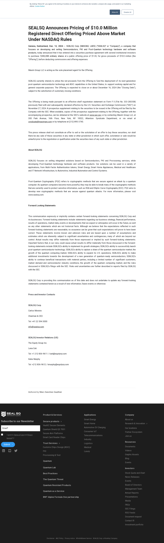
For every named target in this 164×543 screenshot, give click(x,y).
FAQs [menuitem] (127, 505)
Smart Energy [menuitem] (90, 419)
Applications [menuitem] (90, 415)
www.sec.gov (95, 115)
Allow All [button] (115, 12)
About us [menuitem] (129, 419)
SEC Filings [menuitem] (130, 508)
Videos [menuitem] (128, 450)
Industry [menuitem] (87, 439)
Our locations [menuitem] (131, 428)
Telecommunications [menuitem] (93, 435)
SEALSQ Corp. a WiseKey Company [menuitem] (105, 538)
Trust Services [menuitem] (50, 443)
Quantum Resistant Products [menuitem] (57, 485)
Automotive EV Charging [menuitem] (94, 427)
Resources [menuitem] (130, 442)
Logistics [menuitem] (88, 443)
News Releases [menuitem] (132, 477)
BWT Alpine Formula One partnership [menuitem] (61, 497)
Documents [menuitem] (130, 446)
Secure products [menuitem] (51, 421)
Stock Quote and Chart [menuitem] (135, 473)
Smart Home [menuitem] (89, 423)
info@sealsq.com (36, 327)
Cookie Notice (40, 6)
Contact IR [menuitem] (129, 520)
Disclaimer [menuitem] (50, 538)
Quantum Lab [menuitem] (49, 467)
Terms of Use (19, 435)
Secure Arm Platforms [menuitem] (53, 433)
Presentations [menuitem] (131, 497)
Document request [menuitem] (133, 516)
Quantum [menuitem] (47, 461)
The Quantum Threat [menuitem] (53, 479)
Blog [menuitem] (127, 458)
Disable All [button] (127, 12)
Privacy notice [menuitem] (70, 538)
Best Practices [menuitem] (50, 473)
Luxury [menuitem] (87, 451)
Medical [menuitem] (87, 447)
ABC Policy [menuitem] (59, 538)
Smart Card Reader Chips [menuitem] (54, 437)
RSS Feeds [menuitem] (130, 512)
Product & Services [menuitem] (52, 415)
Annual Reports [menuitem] (132, 493)
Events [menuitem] (128, 462)
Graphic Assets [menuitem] (132, 454)
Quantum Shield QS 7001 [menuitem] (54, 429)
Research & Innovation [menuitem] (135, 423)
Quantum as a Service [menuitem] (53, 491)
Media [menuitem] (128, 501)
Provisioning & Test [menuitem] (51, 455)
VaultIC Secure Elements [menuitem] (54, 425)
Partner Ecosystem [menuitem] (133, 432)
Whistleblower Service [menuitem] (84, 538)
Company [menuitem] (129, 415)
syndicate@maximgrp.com (40, 121)
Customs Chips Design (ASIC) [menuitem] (56, 447)
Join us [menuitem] (128, 436)
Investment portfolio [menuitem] (134, 524)
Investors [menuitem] (129, 468)
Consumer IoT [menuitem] (90, 431)
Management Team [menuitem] (133, 489)
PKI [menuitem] (44, 451)
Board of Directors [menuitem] (133, 485)
